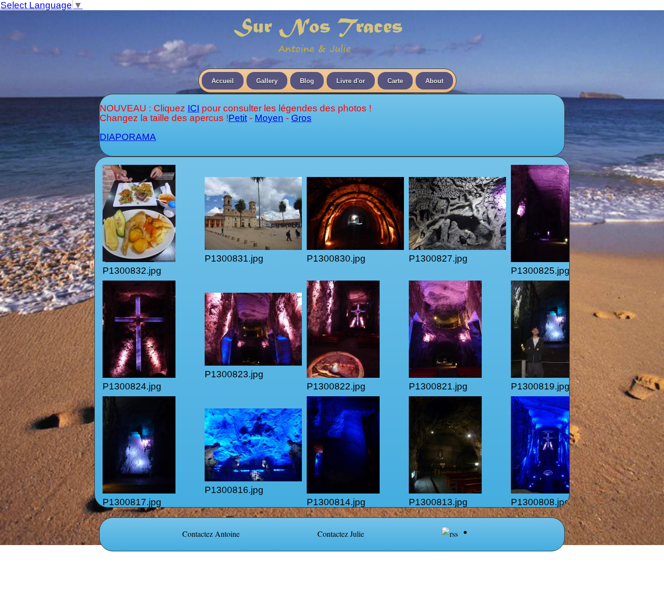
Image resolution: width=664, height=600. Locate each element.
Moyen (269, 118)
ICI (193, 108)
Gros (301, 118)
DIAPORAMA (128, 137)
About (434, 81)
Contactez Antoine (211, 534)
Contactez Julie (340, 534)
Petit (237, 118)
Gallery (267, 81)
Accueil (222, 81)
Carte (395, 81)
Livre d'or (350, 81)
